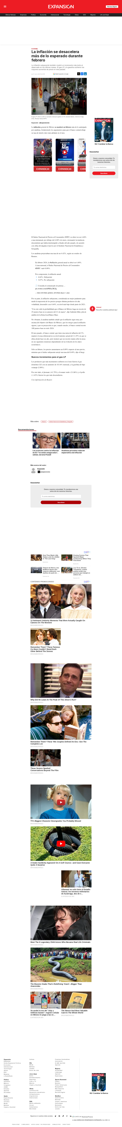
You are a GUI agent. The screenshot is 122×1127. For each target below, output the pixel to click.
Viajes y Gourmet (9, 1107)
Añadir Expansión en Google (61, 74)
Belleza (6, 1105)
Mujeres (93, 15)
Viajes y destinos (61, 1101)
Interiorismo (33, 1098)
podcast (98, 307)
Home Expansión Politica (12, 1063)
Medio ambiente (35, 1103)
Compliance (25, 1124)
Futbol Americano (61, 1085)
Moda (6, 1103)
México (6, 1083)
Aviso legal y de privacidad (40, 1124)
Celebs (31, 1068)
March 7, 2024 (65, 293)
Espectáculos (8, 1098)
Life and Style (104, 15)
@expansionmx (44, 123)
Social (31, 1105)
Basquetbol (59, 1087)
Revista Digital (112, 7)
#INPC (37, 268)
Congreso (7, 1085)
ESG (84, 15)
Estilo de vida (34, 1070)
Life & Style (33, 1074)
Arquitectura (33, 1096)
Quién (6, 1096)
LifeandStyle (8, 1076)
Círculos (6, 1101)
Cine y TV (32, 1081)
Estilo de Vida (60, 1107)
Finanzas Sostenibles (62, 1059)
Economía (43, 15)
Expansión (41, 469)
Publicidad (16, 1124)
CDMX (6, 1087)
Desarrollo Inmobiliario (37, 1092)
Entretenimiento (34, 1077)
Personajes (59, 1103)
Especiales (59, 1076)
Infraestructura (34, 1094)
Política (33, 15)
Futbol (57, 1081)
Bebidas (58, 1099)
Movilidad (32, 1109)
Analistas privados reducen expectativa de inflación (73, 451)
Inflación (44, 421)
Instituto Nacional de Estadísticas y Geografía (60, 421)
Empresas (23, 15)
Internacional (55, 15)
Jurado (57, 1109)
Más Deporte (59, 1088)
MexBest (58, 1096)
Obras (77, 15)
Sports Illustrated (60, 1079)
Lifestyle (58, 1090)
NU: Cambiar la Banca (104, 144)
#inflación (53, 262)
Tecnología (66, 15)
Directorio (66, 1124)
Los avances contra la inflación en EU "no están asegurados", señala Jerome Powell (46, 452)
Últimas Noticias (10, 15)
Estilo (31, 1076)
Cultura (31, 1059)
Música (31, 1083)
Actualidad (58, 1070)
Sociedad (7, 1092)
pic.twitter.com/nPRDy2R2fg (46, 288)
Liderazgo (58, 1072)
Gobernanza (33, 1107)
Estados (6, 1089)
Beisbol (57, 1083)
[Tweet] (78, 73)
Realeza (6, 1100)
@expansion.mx (63, 1115)
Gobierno (7, 1081)
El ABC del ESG (60, 1063)
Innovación (59, 1061)
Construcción (34, 1090)
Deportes (32, 1079)
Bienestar (58, 1105)
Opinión (6, 1090)
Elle (30, 1063)
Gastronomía (59, 1098)
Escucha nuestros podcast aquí (106, 310)
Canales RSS (56, 1124)
